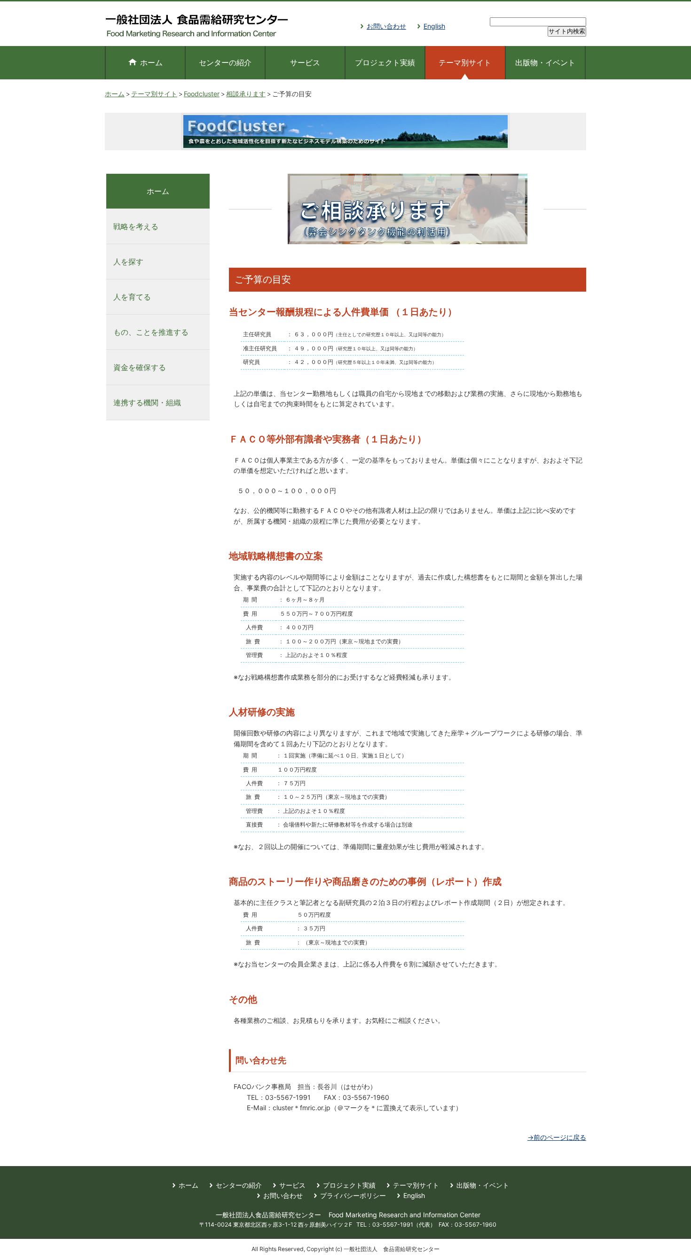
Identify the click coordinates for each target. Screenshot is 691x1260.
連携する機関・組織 (147, 402)
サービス (305, 62)
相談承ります (246, 94)
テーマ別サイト (154, 94)
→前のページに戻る (556, 1137)
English (434, 26)
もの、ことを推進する (150, 332)
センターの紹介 (225, 62)
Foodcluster (202, 94)
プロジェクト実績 (385, 62)
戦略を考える (135, 226)
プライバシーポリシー (353, 1195)
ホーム (151, 62)
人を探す (128, 261)
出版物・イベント (545, 62)
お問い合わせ (386, 26)
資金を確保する (139, 367)
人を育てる (132, 296)
